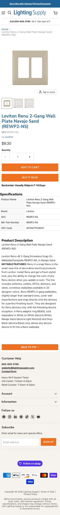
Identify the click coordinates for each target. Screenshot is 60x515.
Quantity (6, 150)
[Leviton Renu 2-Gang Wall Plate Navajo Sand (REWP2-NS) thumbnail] (7, 103)
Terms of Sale (47, 491)
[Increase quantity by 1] (30, 157)
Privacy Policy (30, 494)
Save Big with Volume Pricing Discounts (30, 3)
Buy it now (30, 177)
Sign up (48, 442)
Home (5, 29)
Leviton (9, 136)
